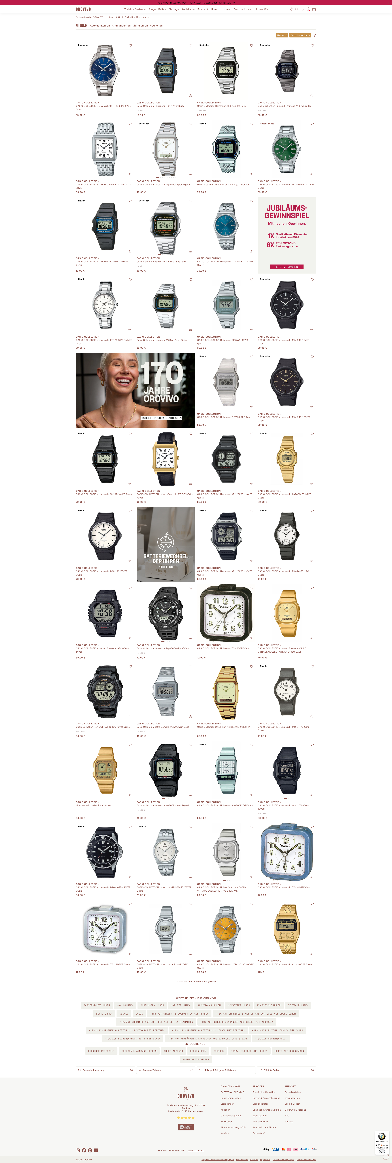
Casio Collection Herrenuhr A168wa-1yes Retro (161, 261)
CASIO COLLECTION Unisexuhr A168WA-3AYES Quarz (223, 342)
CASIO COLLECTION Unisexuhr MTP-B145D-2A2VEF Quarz (225, 263)
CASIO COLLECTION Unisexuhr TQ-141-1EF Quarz (224, 648)
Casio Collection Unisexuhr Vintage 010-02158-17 (223, 727)
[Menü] (387, 1133)
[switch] (382, 1151)
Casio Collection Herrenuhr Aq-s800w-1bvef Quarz (164, 648)
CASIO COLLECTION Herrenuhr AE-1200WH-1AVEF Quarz (224, 496)
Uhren (111, 17)
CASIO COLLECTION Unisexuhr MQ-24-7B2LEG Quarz (283, 729)
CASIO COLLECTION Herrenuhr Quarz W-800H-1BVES (283, 807)
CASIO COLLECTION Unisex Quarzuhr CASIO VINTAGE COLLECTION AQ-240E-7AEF (221, 889)
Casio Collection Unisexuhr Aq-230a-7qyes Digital (163, 184)
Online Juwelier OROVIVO (90, 17)
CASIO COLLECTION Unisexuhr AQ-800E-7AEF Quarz (226, 805)
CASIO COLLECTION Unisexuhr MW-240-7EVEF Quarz (101, 573)
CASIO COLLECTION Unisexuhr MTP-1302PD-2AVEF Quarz (104, 108)
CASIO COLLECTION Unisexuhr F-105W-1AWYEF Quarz (102, 263)
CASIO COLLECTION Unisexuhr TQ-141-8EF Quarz (103, 964)
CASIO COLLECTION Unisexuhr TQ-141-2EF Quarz (285, 887)
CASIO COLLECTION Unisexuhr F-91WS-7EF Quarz (224, 417)
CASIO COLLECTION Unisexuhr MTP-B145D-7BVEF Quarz (164, 889)
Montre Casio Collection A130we (93, 805)
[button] (314, 35)
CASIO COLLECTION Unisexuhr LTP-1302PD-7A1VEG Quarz (104, 342)
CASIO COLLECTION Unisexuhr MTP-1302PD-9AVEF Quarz (225, 966)
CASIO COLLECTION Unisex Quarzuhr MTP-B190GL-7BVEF (165, 496)
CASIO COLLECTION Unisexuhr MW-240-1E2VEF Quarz (284, 419)
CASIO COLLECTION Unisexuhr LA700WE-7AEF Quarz (162, 966)
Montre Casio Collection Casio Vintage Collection (223, 184)
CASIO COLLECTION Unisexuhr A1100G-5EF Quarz (285, 964)
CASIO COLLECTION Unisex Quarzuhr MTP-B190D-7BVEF (103, 186)
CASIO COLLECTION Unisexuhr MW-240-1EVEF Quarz (283, 342)
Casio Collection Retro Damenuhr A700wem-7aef (163, 727)
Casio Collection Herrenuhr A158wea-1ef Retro (222, 106)
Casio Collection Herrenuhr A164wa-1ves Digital (162, 340)
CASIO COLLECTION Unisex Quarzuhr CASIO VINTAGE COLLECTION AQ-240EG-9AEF (282, 650)
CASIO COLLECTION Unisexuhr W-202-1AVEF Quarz (104, 494)
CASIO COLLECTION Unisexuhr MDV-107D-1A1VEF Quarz (103, 889)
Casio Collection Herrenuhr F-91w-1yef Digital (161, 106)
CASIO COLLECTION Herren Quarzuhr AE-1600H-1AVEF (102, 650)
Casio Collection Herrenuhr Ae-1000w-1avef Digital (103, 727)
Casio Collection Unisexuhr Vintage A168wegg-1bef (285, 106)
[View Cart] (314, 9)
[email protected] (196, 1150)
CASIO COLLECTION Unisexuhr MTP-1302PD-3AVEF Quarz (286, 186)
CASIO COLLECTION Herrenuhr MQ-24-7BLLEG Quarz (283, 573)
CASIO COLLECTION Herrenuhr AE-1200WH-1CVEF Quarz (224, 573)
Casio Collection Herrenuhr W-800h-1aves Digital (163, 805)
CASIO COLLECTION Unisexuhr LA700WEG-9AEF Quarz (284, 496)
